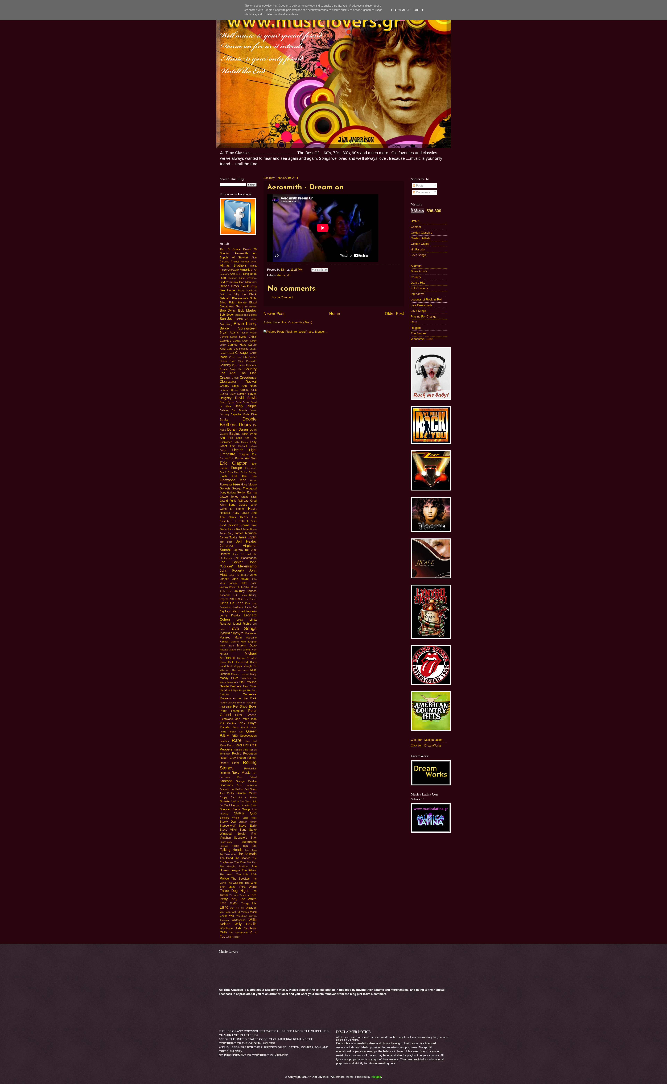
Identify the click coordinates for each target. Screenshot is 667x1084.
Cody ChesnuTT (247, 361)
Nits (249, 690)
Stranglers (240, 837)
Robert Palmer (247, 757)
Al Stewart (240, 257)
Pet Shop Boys (245, 706)
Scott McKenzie (247, 785)
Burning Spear (228, 336)
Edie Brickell (238, 446)
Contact (416, 227)
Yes (231, 932)
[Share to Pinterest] (326, 270)
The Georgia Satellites (234, 866)
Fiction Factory (248, 472)
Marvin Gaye (246, 645)
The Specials (240, 878)
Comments (422, 192)
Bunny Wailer (249, 332)
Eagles (234, 433)
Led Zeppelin (248, 611)
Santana (226, 781)
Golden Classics (421, 232)
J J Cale (237, 521)
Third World (247, 886)
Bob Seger (227, 314)
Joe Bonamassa (245, 558)
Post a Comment (282, 297)
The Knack (227, 874)
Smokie (224, 801)
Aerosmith (283, 275)
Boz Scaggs (250, 319)
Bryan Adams (229, 332)
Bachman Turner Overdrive (242, 278)
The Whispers (235, 882)
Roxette (225, 772)
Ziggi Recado (233, 936)
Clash (232, 361)
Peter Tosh (249, 719)
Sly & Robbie (247, 797)
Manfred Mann (231, 637)
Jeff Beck (226, 542)
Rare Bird (251, 741)
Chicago (241, 353)
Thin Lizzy (228, 886)
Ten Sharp (251, 850)
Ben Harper (228, 290)
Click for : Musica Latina (426, 739)
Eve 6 (223, 472)
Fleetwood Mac (233, 480)
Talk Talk (250, 845)
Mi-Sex (224, 653)
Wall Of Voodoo (240, 912)
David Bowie (246, 398)
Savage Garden (246, 781)
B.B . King (242, 273)
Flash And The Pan (238, 476)
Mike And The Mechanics (234, 670)
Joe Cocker (231, 562)
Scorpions (226, 785)
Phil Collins (228, 723)
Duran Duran (237, 429)
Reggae (416, 327)
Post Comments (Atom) (297, 322)
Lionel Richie (242, 623)
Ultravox (251, 907)
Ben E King (249, 286)
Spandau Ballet (249, 805)
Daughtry (226, 398)
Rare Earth (227, 745)
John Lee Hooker (238, 575)
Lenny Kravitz (230, 615)
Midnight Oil (250, 666)
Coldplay (225, 365)
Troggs (245, 903)
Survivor (224, 846)
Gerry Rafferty (228, 492)
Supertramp (249, 841)
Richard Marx (241, 749)
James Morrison (245, 533)
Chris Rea (235, 357)
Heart (252, 508)
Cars (229, 348)
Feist (236, 472)
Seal (247, 789)
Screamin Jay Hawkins (232, 789)
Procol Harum (248, 727)
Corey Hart (236, 369)
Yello (223, 932)
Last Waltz (232, 611)
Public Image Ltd (231, 731)
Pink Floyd (247, 723)
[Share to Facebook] (323, 270)
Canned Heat (237, 344)
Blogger (376, 1076)
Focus (253, 480)
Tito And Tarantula (239, 895)
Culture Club (248, 390)
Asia (232, 274)
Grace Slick (248, 496)
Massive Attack (228, 649)
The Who (251, 882)
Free (236, 484)
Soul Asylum (232, 805)
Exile (230, 472)
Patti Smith (226, 706)
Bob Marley (247, 310)
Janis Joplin (247, 537)
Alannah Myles (249, 261)
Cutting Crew (228, 394)
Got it (418, 10)
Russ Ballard (247, 777)
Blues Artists (419, 271)
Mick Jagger (234, 666)
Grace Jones (229, 496)
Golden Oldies (420, 243)
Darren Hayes (246, 393)
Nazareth (232, 682)
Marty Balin (227, 645)
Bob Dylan (228, 310)
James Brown (250, 529)
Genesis (225, 488)
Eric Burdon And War (243, 458)
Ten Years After (228, 854)
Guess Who (247, 504)
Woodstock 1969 (422, 339)
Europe (236, 468)
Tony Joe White (243, 899)
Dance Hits (418, 282)
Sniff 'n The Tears (241, 801)
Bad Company (229, 282)
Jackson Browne (238, 525)
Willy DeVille (245, 924)
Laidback (238, 607)
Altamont (416, 265)
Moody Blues (229, 678)
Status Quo (245, 813)
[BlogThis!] (316, 270)
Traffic (234, 903)
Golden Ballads (420, 238)
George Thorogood (244, 488)
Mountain (246, 678)
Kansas (252, 591)
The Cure (240, 862)
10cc (222, 249)
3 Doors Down (239, 249)
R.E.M (224, 735)
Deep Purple (245, 406)
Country (416, 277)
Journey (239, 591)
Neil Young (248, 682)
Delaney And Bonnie (233, 410)
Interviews (417, 294)
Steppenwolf (228, 825)
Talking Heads (231, 850)
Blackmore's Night (244, 298)
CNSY (253, 336)
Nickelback (226, 690)
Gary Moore (249, 484)
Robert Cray (228, 757)
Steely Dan (228, 821)
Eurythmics (251, 468)
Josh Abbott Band (247, 587)
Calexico (225, 340)
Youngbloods (241, 932)
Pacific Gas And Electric (232, 702)
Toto (223, 903)
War (231, 915)
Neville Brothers (230, 686)
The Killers (249, 870)
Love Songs (243, 628)
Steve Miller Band (233, 829)
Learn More (400, 10)
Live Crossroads (421, 305)
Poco (235, 727)
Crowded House (229, 390)
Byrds (242, 336)
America (246, 269)
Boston (239, 319)
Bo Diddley (251, 306)
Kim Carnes (250, 599)
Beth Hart (225, 294)
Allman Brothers (233, 265)
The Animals (247, 854)
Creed (235, 377)
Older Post (394, 313)
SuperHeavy (226, 842)
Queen (251, 731)
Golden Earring (247, 492)
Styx (254, 837)
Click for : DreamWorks (426, 745)
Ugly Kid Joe (237, 908)
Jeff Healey (246, 541)
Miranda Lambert (240, 674)
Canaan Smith (240, 341)
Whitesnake (238, 920)
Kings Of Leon (231, 603)
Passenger (251, 702)
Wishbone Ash (230, 928)
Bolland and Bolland (246, 315)
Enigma (244, 454)
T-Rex (235, 845)
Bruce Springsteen (238, 328)
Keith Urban (240, 595)
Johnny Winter (228, 587)
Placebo (225, 727)
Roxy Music (241, 772)
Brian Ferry (245, 323)
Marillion (234, 641)
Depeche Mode (240, 414)
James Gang (226, 533)
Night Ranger (239, 690)
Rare (236, 740)
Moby (253, 674)
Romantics (250, 768)
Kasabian (225, 595)
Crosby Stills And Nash (238, 386)
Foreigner (226, 484)
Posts (419, 185)
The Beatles (242, 858)
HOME (415, 221)
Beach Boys (229, 286)
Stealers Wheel (229, 817)
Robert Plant (229, 763)
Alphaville (233, 270)
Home (334, 313)
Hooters (225, 512)
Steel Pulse (249, 818)
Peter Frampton (232, 710)
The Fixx (252, 862)
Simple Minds (246, 793)
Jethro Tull (241, 550)
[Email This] (313, 270)
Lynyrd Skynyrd (232, 633)
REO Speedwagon (244, 735)
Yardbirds (250, 928)
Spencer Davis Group (235, 809)
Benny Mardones (247, 290)
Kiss (247, 603)
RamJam (224, 741)
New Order (250, 686)
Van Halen (225, 912)
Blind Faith (227, 302)
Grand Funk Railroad (234, 500)
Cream (225, 377)
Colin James (238, 365)
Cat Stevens (241, 348)
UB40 (224, 907)
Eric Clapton (234, 463)
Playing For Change (423, 316)
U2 (254, 903)
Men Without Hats (247, 649)
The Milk (242, 874)
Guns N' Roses (232, 508)
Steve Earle (248, 825)
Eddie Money (241, 442)
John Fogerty (232, 570)
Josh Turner (226, 591)
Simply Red (227, 797)
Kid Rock (235, 599)
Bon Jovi (226, 318)
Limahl (240, 620)
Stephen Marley (247, 822)
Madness (251, 633)
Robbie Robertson (244, 753)
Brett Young (226, 324)
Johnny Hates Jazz (243, 583)
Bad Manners (248, 282)
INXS (244, 517)
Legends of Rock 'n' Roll (426, 299)
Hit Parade (418, 249)
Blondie (242, 302)
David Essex (242, 402)
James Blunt (234, 529)
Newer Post (273, 313)
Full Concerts (419, 288)
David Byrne (227, 402)
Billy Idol (240, 294)
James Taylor (228, 537)
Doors (245, 424)
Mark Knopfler (248, 641)
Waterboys (241, 916)
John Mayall (240, 578)
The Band (226, 858)
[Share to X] (320, 270)
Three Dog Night (234, 891)
